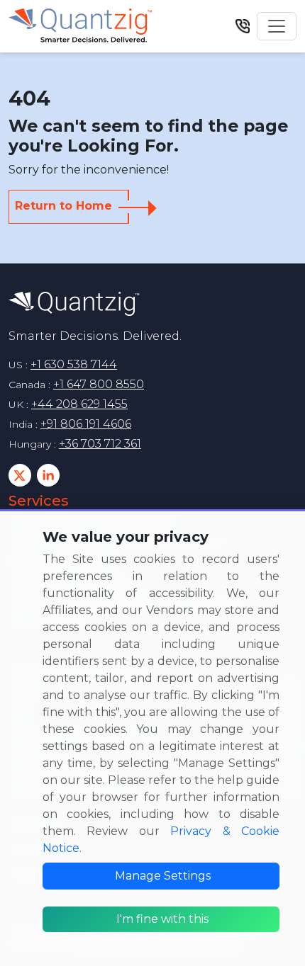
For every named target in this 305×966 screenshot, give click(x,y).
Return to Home (63, 205)
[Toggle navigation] (276, 26)
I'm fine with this (162, 919)
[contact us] (242, 26)
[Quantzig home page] (74, 303)
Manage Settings (163, 875)
